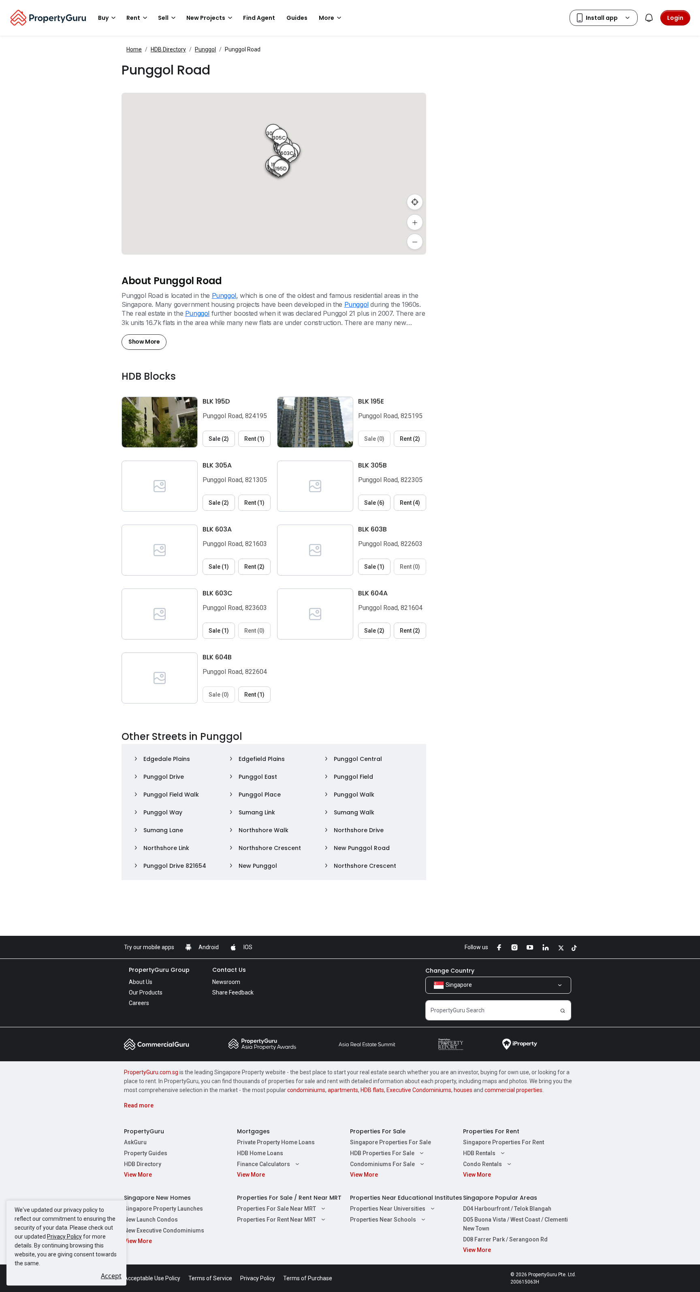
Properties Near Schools (383, 1219)
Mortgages (253, 1131)
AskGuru (135, 1142)
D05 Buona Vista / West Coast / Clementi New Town (515, 1224)
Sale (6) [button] (374, 502)
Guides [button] (296, 18)
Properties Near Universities (387, 1208)
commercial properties (513, 1090)
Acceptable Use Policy (152, 1278)
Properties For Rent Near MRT (276, 1219)
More (326, 18)
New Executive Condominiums (164, 1230)
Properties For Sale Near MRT (276, 1208)
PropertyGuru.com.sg (151, 1072)
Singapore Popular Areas (500, 1198)
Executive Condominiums (418, 1090)
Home (134, 49)
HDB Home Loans (260, 1153)
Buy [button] (103, 18)
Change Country (449, 971)
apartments (343, 1090)
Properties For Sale (377, 1131)
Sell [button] (163, 18)
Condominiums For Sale (382, 1164)
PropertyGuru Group (159, 970)
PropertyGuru (144, 1131)
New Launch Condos (151, 1219)
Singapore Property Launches (163, 1208)
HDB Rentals (479, 1153)
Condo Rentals (482, 1164)
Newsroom (226, 982)
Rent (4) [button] (410, 502)
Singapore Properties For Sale (390, 1142)
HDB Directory (168, 49)
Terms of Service (210, 1278)
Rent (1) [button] (254, 439)
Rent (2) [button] (410, 439)
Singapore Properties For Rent (503, 1142)
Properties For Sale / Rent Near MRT (289, 1198)
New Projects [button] (205, 18)
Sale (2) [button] (219, 439)
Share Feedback (233, 992)
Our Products (145, 992)
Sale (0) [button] (374, 439)
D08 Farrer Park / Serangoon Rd (505, 1239)
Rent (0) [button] (410, 566)
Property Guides (145, 1153)
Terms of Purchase (307, 1278)
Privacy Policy (64, 1236)
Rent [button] (133, 18)
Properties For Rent (491, 1131)
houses (463, 1090)
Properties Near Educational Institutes (406, 1198)
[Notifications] (649, 18)
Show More (144, 342)
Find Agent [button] (259, 18)
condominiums (306, 1090)
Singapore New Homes (157, 1198)
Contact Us (229, 970)
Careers (139, 1003)
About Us (140, 982)
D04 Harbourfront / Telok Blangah (507, 1208)
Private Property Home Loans (276, 1142)
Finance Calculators (263, 1164)
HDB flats (372, 1090)
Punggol (205, 49)
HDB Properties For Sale (382, 1153)
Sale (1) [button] (219, 566)
